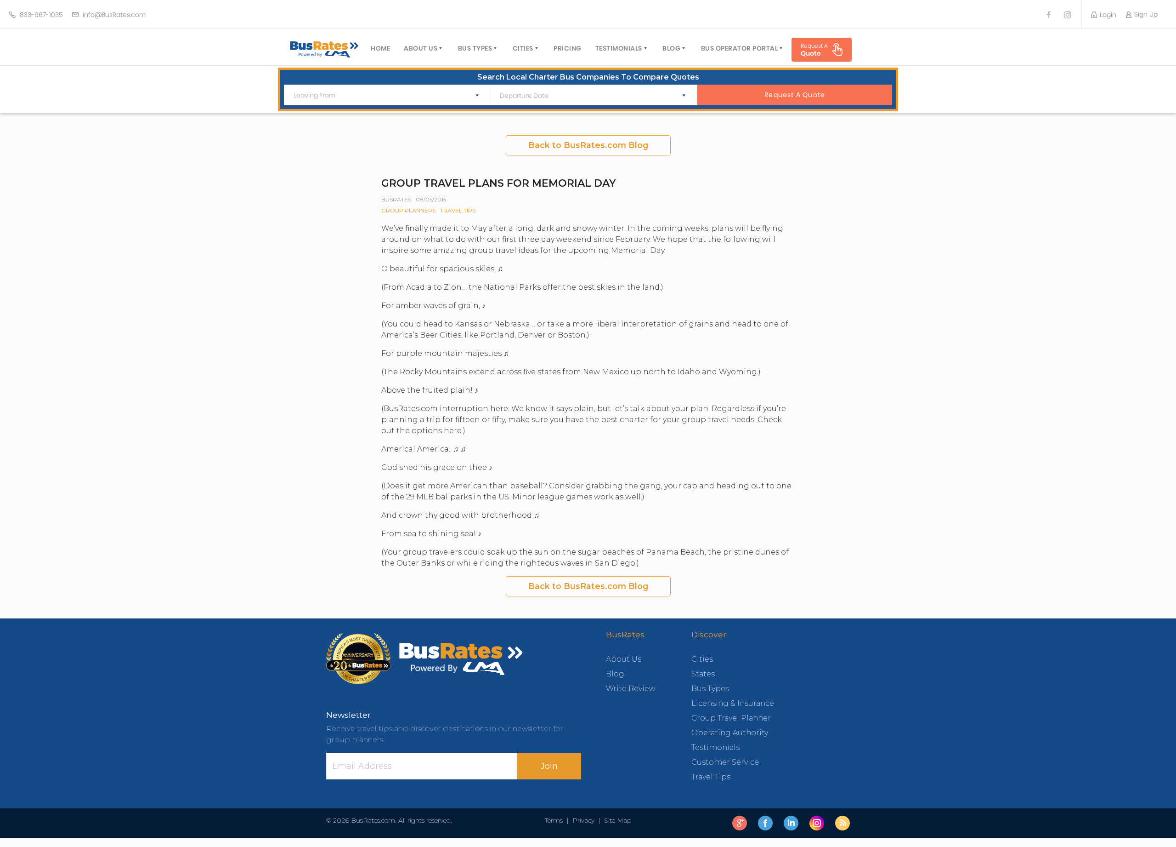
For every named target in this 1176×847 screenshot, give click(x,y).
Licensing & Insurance (732, 703)
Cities (523, 48)
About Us (420, 48)
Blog (671, 48)
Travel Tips (457, 210)
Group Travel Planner (731, 718)
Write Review (631, 688)
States (703, 674)
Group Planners (408, 210)
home (380, 48)
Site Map (615, 820)
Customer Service (725, 762)
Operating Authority (729, 732)
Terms (555, 820)
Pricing (568, 48)
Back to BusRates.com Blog (588, 145)
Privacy (583, 820)
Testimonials (618, 48)
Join (549, 766)
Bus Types (475, 48)
